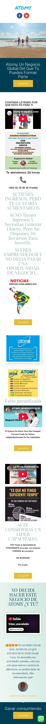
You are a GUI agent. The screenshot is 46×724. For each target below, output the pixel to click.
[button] (6, 297)
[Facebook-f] (19, 15)
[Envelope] (26, 15)
